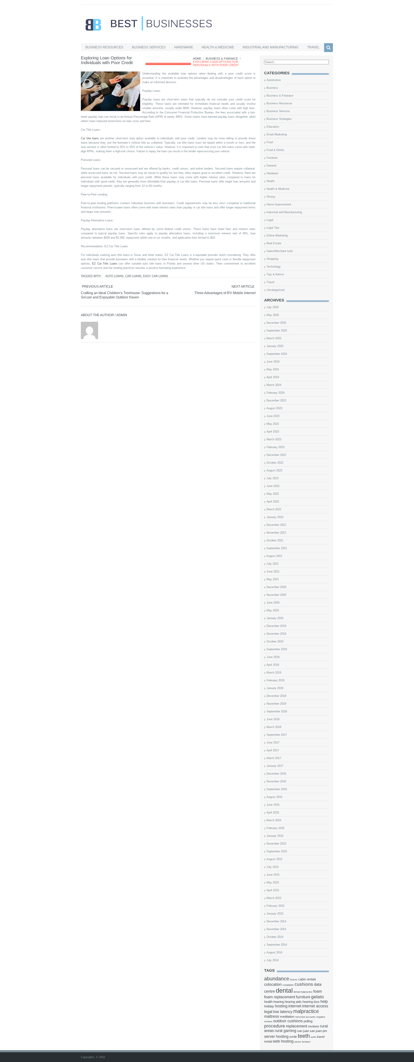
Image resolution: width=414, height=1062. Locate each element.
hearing (278, 1001)
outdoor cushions (288, 1021)
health (268, 1001)
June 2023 (273, 416)
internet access (315, 1006)
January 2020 (275, 618)
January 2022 (275, 517)
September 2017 (277, 734)
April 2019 (273, 664)
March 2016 (274, 820)
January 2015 (275, 913)
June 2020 (273, 602)
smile (293, 1036)
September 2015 (277, 851)
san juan (303, 1031)
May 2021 (273, 579)
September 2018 (277, 711)
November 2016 (276, 781)
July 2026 (273, 307)
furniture (303, 997)
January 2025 (275, 346)
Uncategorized (275, 290)
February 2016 (275, 828)
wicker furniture (302, 1041)
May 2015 (273, 882)
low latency (282, 1012)
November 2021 (276, 532)
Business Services (149, 47)
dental (284, 990)
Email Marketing (277, 134)
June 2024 (273, 361)
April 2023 (273, 431)
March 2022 (274, 509)
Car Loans (133, 276)
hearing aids (293, 1001)
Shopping (272, 258)
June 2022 (273, 486)
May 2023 (273, 423)
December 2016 (276, 773)
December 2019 (276, 626)
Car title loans (90, 138)
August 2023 (274, 408)
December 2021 (276, 524)
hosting (281, 1006)
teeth (304, 1036)
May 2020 (273, 610)
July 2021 (273, 563)
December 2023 (276, 400)
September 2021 (277, 548)
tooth (313, 1037)
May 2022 (273, 493)
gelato (317, 996)
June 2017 (273, 742)
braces (293, 979)
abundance (276, 978)
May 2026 (273, 315)
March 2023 (274, 439)
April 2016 (273, 812)
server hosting (276, 1036)
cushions (304, 984)
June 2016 (273, 804)
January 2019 (275, 688)
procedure (274, 1025)
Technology (274, 266)
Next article (243, 286)
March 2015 (274, 898)
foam (317, 991)
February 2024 (275, 392)
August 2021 (274, 556)
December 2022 (276, 455)
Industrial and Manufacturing (270, 47)
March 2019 (274, 672)
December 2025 (276, 322)
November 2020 (276, 594)
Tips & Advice (275, 274)
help (324, 1001)
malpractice (306, 1011)
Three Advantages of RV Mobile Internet (225, 293)
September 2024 (277, 353)
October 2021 (275, 540)
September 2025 (277, 330)
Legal (270, 220)
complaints (288, 985)
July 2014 (273, 960)
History (271, 196)
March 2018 (274, 727)
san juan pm (318, 1031)
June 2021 (273, 571)
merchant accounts (305, 1017)
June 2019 (273, 657)
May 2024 (273, 369)
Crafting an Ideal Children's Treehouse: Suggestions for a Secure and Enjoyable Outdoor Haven (124, 295)
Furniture (272, 157)
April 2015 (273, 890)
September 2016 (277, 789)
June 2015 (273, 874)
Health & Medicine (218, 47)
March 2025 (274, 338)
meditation (287, 1016)
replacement (296, 1026)
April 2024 (273, 377)
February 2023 (275, 447)
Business (272, 87)
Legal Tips (273, 227)
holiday (269, 1006)
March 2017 (274, 758)
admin (121, 315)
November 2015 (276, 843)
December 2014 (276, 921)
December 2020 (276, 587)
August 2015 (274, 859)
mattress (271, 1016)
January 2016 (275, 835)
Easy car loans (155, 276)
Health (270, 181)
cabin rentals (307, 979)
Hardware (183, 47)
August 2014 (274, 952)
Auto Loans (114, 276)
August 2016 (274, 797)
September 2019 (277, 649)
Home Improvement (279, 204)
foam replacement (279, 997)
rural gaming (285, 1031)
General (271, 165)
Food (270, 142)
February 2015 (275, 905)
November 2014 (276, 929)
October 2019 (275, 641)
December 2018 (276, 695)
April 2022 (273, 501)
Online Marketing (277, 235)
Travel (313, 47)
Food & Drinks (275, 150)
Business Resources (104, 47)
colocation (273, 984)
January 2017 (275, 765)
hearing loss (311, 1001)
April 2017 (273, 750)
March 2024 (274, 385)
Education (273, 126)
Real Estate (274, 243)
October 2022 (275, 462)
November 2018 (276, 703)
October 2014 (275, 936)
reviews (313, 1026)
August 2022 (274, 470)
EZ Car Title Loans (104, 263)
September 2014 (277, 944)
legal (268, 1012)
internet (294, 1006)
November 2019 (276, 633)
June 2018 (273, 719)
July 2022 (273, 478)
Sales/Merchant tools (280, 251)
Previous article (97, 286)
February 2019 (275, 680)
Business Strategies (279, 118)
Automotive (274, 80)
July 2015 (273, 867)
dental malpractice (302, 992)
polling (308, 1021)
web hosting (283, 1041)
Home (197, 58)
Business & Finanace (222, 58)
